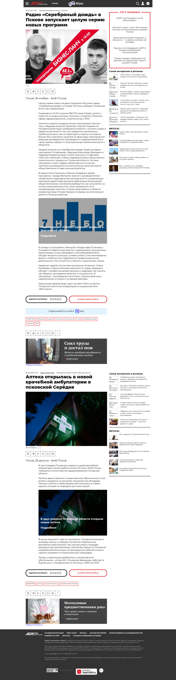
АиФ (39, 448)
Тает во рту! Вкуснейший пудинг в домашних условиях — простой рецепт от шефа (134, 422)
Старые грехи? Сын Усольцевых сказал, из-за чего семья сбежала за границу (134, 405)
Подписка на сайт (52, 636)
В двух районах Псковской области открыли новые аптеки (72, 520)
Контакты (66, 636)
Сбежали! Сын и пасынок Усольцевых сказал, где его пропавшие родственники (135, 413)
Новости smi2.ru (34, 365)
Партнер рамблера (67, 670)
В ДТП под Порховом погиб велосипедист (130, 19)
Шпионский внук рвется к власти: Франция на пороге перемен (133, 444)
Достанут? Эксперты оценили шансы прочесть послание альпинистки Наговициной (135, 388)
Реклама (83, 633)
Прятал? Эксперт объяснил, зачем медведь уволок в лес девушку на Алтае (134, 85)
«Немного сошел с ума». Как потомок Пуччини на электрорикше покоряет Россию (129, 29)
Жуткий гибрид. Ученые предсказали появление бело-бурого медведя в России (135, 94)
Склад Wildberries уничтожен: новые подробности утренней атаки (134, 141)
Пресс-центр (72, 633)
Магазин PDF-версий (98, 633)
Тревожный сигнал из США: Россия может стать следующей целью (133, 150)
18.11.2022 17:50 (31, 10)
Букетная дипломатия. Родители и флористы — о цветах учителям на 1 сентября (130, 40)
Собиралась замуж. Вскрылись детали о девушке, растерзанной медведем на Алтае (133, 379)
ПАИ (27, 85)
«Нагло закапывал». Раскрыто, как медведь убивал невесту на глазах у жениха (134, 119)
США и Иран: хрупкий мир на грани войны (133, 133)
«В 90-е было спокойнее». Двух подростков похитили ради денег (133, 76)
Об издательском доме (54, 633)
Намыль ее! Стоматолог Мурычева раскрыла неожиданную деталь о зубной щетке (134, 111)
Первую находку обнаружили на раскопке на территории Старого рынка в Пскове (130, 60)
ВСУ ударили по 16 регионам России (134, 434)
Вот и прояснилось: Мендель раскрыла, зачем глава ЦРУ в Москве (134, 167)
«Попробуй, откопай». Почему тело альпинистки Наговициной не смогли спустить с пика (134, 102)
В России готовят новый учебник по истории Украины (134, 158)
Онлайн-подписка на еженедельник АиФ (126, 633)
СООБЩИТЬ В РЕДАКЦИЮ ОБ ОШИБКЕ (87, 636)
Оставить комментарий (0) (88, 299)
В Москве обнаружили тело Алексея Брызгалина (134, 452)
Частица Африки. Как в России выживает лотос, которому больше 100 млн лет (134, 396)
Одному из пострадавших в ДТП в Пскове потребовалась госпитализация (130, 50)
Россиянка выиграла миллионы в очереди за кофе (132, 469)
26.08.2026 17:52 (32, 373)
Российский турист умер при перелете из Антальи (131, 461)
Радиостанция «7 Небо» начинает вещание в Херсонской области (72, 229)
